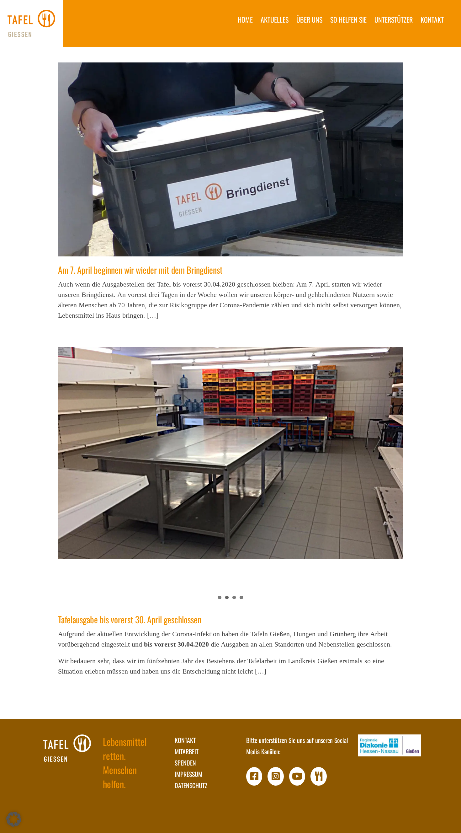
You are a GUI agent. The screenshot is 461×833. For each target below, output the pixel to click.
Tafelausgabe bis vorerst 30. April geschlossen (129, 619)
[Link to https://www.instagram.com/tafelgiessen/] (276, 776)
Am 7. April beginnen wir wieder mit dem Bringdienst (140, 269)
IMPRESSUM (188, 774)
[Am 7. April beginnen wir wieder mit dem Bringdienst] (230, 159)
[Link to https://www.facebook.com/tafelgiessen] (254, 776)
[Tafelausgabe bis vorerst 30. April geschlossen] (230, 453)
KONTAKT (185, 740)
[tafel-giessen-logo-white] (67, 748)
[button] (14, 819)
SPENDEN (185, 762)
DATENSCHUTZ (191, 785)
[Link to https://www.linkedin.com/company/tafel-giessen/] (318, 776)
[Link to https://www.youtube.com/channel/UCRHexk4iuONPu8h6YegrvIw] (297, 776)
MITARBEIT (187, 751)
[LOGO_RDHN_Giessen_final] (389, 745)
